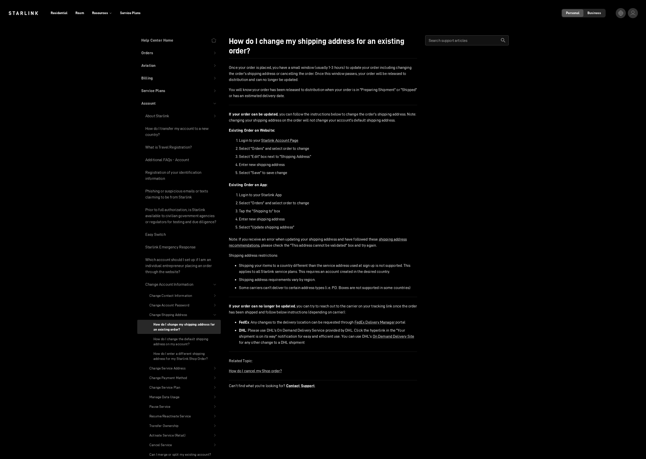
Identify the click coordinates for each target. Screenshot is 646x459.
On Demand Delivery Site (393, 336)
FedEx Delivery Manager (375, 322)
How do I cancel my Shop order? (255, 371)
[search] (503, 40)
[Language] (621, 13)
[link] (23, 13)
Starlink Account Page (279, 140)
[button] (179, 53)
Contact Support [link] (300, 386)
